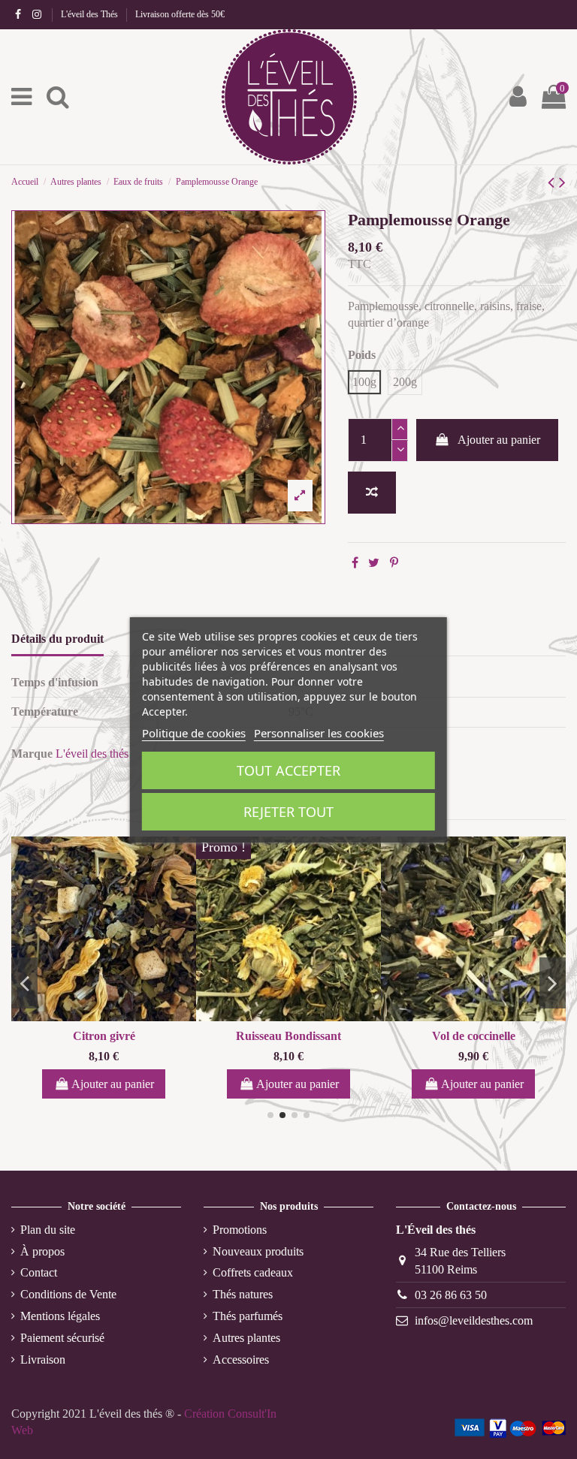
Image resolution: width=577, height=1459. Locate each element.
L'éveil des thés (92, 753)
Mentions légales (60, 1316)
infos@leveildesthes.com (474, 1320)
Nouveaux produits (258, 1251)
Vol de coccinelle (473, 1035)
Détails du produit (57, 638)
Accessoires (241, 1359)
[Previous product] (553, 182)
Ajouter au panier (499, 439)
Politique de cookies (194, 732)
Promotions (240, 1229)
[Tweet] (373, 562)
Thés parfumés (247, 1316)
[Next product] (562, 182)
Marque (32, 753)
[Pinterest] (394, 562)
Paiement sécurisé (62, 1337)
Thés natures (243, 1294)
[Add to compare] (372, 493)
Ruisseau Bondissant (288, 1035)
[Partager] (355, 562)
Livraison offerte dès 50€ (180, 14)
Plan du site (47, 1229)
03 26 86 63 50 (451, 1295)
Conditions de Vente (68, 1294)
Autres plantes (246, 1337)
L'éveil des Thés (90, 14)
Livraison (42, 1359)
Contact (38, 1272)
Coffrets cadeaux (253, 1272)
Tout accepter (288, 770)
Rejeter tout (288, 812)
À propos (42, 1251)
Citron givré (104, 1035)
